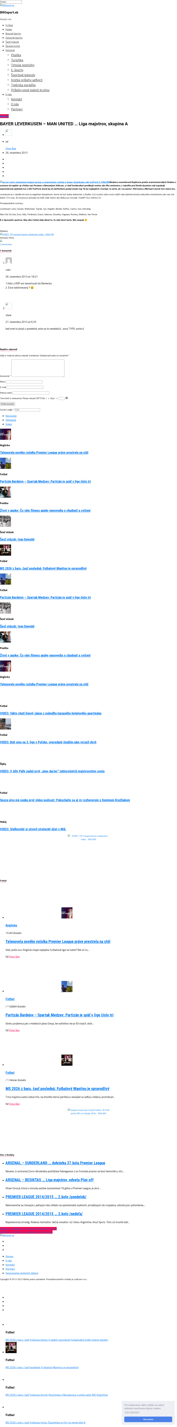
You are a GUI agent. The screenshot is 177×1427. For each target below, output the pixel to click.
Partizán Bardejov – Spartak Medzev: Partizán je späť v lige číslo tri (45, 481)
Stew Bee (11, 148)
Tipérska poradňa (23, 84)
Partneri (17, 109)
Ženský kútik (13, 46)
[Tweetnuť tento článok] (91, 163)
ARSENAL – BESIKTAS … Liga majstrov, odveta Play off (50, 1180)
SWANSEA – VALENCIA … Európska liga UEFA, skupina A (26, 1232)
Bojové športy (13, 34)
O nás (9, 94)
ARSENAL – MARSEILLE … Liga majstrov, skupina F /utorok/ (28, 1228)
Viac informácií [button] (132, 1412)
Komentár (5, 376)
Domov (9, 1256)
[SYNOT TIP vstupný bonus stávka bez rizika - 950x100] (27, 234)
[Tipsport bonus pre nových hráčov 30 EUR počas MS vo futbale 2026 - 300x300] (88, 1113)
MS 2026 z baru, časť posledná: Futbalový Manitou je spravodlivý (43, 568)
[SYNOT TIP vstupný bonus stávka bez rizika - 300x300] (88, 839)
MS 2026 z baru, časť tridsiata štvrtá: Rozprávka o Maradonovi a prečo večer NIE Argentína (57, 1395)
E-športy (17, 69)
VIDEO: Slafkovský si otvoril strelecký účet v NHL (33, 829)
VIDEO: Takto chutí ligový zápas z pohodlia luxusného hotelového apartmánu (50, 713)
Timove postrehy (22, 64)
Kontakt (16, 99)
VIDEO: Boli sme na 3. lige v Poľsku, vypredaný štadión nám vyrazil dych (48, 742)
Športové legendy (23, 74)
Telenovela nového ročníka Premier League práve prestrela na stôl (44, 453)
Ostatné (10, 50)
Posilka (16, 54)
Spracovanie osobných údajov (22, 1273)
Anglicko (11, 925)
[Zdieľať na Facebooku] (91, 159)
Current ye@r (7, 409)
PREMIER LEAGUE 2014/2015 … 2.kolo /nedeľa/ (44, 1213)
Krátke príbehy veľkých (27, 79)
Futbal (9, 25)
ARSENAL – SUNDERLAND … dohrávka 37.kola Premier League (55, 1163)
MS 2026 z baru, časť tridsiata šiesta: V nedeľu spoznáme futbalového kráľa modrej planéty (57, 1340)
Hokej (9, 29)
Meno (2, 381)
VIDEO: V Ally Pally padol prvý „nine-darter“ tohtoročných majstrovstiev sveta (52, 771)
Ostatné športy (14, 38)
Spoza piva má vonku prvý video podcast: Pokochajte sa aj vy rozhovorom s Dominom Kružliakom (65, 800)
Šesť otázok (12, 42)
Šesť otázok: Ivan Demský (17, 539)
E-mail (3, 387)
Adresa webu (6, 392)
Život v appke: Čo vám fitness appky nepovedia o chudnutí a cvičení (45, 510)
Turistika (17, 59)
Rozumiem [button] (148, 1419)
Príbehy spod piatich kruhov (30, 89)
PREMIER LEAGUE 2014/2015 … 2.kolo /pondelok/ (46, 1196)
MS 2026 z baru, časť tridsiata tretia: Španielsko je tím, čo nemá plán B (45, 1422)
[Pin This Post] (91, 167)
